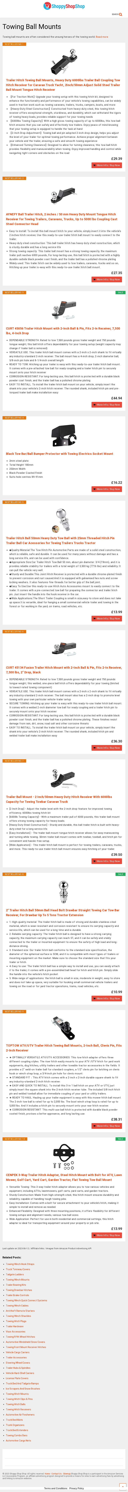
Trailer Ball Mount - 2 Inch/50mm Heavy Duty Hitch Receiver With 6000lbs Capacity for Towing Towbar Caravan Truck (59, 799)
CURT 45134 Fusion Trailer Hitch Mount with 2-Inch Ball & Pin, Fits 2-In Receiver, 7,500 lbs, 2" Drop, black (64, 670)
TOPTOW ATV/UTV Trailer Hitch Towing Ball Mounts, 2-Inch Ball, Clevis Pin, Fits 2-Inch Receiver (64, 1048)
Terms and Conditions (55, 1488)
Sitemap (66, 1474)
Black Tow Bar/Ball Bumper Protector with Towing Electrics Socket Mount (59, 453)
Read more (102, 36)
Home (47, 1474)
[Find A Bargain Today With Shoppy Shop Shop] (64, 8)
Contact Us (57, 1474)
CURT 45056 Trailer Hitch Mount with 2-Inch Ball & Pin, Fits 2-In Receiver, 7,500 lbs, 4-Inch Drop (63, 331)
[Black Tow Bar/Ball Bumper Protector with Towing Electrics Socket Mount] (64, 435)
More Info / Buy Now (108, 165)
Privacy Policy (76, 1488)
